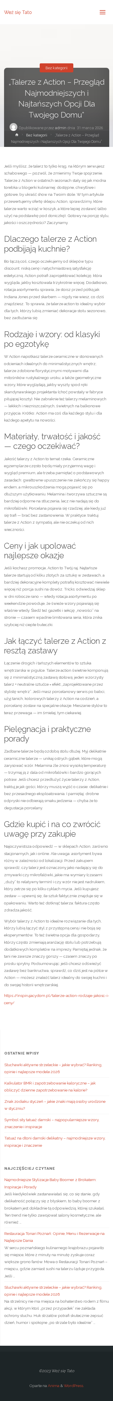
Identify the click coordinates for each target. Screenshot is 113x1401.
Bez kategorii (56, 67)
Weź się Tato (18, 12)
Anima (53, 1385)
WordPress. (74, 1385)
